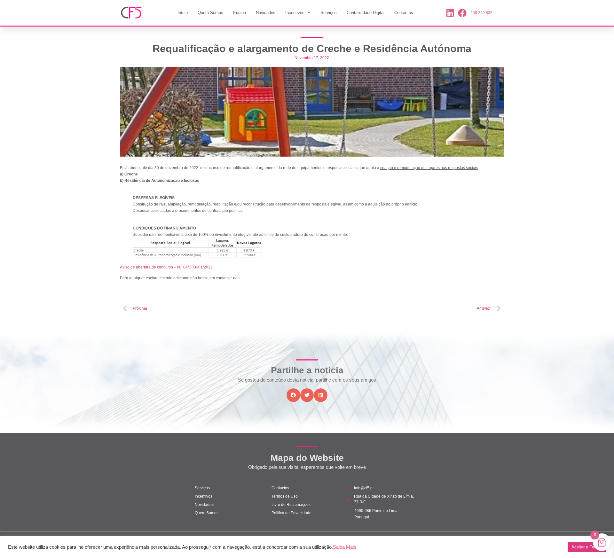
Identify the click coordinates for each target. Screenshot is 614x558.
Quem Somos (210, 12)
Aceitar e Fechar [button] (586, 547)
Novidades (265, 12)
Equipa (239, 12)
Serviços (328, 12)
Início (182, 12)
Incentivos (294, 12)
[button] (293, 395)
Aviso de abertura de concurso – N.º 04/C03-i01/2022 (166, 267)
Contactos (403, 12)
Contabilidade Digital (365, 12)
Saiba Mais (344, 547)
